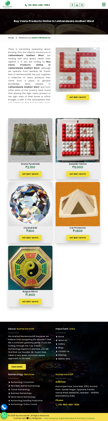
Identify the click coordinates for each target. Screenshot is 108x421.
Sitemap (62, 355)
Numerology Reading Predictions (26, 400)
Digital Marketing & (67, 418)
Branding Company (86, 418)
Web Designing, (51, 418)
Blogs (60, 347)
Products (24, 37)
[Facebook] (72, 5)
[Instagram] (82, 5)
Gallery (61, 344)
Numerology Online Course (23, 404)
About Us (62, 340)
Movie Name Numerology (22, 397)
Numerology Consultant (22, 382)
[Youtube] (77, 5)
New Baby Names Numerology (25, 386)
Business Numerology (21, 393)
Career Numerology (20, 389)
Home (11, 37)
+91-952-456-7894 (68, 404)
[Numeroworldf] (7, 4)
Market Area (64, 358)
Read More (17, 367)
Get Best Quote (78, 97)
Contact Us (63, 351)
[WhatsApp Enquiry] (4, 415)
